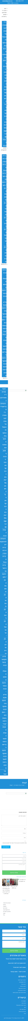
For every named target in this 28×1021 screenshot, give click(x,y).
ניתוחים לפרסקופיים (3, 149)
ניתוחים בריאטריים (4, 15)
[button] (4, 382)
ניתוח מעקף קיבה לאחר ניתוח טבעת (4, 367)
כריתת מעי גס (4, 176)
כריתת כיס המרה (4, 159)
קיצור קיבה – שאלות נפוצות (4, 279)
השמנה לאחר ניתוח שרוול (19, 967)
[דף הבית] (26, 785)
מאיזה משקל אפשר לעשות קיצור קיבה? (16, 959)
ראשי (4, 389)
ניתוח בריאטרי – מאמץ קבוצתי (18, 972)
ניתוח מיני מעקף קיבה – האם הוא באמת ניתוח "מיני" (4, 320)
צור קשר (4, 378)
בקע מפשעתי (5, 194)
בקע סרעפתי (5, 209)
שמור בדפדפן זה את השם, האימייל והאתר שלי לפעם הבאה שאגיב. (14, 843)
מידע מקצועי (3, 264)
